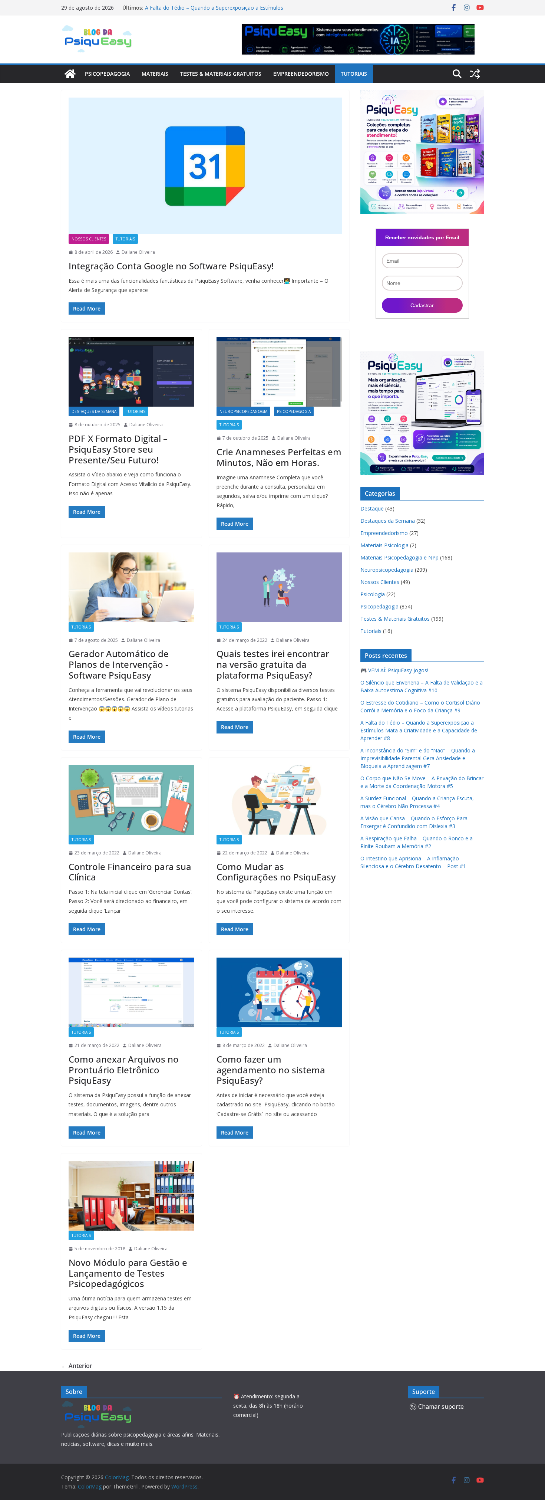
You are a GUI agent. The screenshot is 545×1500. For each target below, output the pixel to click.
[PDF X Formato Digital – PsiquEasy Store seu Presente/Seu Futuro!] (131, 372)
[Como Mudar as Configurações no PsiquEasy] (279, 800)
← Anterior (76, 1366)
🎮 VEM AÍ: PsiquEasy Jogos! (394, 670)
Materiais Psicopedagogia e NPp (399, 557)
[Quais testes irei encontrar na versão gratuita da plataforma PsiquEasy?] (279, 587)
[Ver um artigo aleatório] (475, 74)
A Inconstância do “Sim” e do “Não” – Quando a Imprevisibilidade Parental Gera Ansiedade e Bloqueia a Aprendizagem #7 (417, 758)
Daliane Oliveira (138, 252)
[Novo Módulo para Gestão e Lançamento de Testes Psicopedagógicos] (131, 1196)
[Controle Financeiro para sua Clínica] (131, 800)
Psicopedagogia (107, 73)
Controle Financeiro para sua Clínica (130, 871)
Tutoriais (354, 73)
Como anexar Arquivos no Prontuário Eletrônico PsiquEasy (124, 1070)
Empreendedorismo (301, 73)
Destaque (372, 508)
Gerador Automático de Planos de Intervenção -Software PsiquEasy (119, 664)
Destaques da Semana (94, 411)
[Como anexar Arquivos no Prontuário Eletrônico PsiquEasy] (131, 992)
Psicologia (372, 594)
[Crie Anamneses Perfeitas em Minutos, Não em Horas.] (279, 372)
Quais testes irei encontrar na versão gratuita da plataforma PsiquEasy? (273, 664)
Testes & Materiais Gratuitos (220, 73)
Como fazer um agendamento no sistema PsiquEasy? (271, 1070)
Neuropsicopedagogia (243, 411)
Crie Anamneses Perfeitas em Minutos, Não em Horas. (279, 457)
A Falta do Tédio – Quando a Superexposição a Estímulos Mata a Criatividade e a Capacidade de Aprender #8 (214, 11)
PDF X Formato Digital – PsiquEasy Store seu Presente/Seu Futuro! (118, 449)
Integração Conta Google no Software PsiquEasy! (171, 266)
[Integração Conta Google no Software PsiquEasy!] (205, 166)
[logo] (98, 1404)
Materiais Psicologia (384, 545)
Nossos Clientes (89, 239)
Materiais (155, 73)
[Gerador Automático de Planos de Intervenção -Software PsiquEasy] (131, 587)
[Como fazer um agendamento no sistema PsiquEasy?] (279, 992)
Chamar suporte (441, 1406)
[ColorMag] (70, 74)
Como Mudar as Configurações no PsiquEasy (276, 871)
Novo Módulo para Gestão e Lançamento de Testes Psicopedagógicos (128, 1273)
